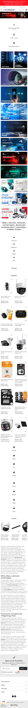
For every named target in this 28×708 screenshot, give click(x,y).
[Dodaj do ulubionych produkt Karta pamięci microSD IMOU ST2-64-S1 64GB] (12, 363)
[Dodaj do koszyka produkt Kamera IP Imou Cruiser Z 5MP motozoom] (25, 293)
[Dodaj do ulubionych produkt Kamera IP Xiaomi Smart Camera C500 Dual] (12, 280)
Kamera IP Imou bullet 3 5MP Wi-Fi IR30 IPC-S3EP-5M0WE (7, 324)
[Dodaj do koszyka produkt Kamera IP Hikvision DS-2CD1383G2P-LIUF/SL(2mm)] (8, 531)
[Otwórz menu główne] (1, 10)
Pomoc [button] (3, 692)
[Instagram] (15, 696)
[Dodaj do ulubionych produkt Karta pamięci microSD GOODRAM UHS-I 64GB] (12, 390)
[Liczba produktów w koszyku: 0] (25, 10)
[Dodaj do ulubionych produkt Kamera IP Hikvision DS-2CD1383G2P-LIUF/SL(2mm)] (8, 522)
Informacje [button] (4, 688)
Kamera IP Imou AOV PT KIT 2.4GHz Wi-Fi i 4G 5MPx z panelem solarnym (20, 436)
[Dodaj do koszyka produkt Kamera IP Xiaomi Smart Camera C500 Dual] (11, 293)
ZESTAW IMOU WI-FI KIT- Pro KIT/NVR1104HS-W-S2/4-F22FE (21, 408)
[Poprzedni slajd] (0, 20)
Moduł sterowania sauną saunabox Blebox (19, 324)
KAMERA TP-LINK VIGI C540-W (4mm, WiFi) (21, 352)
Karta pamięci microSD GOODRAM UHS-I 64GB (6, 407)
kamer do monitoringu (12, 585)
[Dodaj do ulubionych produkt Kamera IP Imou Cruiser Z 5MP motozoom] (26, 280)
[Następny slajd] (27, 20)
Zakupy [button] (3, 685)
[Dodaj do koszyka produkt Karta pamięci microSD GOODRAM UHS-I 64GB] (11, 404)
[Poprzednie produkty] (3, 526)
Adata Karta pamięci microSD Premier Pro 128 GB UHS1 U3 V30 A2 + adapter (21, 381)
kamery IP (3, 622)
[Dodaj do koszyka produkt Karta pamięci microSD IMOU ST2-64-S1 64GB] (11, 376)
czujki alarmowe (8, 589)
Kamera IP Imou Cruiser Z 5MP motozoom (20, 297)
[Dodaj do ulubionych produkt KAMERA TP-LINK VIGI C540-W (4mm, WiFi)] (26, 335)
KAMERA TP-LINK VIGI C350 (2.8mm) (6, 352)
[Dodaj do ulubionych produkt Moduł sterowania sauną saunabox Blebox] (26, 307)
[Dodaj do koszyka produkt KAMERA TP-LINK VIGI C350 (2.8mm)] (11, 348)
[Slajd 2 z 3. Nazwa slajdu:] (14, 15)
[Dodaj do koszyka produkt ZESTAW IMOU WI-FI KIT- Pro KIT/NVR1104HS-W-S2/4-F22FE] (25, 404)
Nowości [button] (14, 518)
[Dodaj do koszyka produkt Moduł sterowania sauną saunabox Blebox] (25, 320)
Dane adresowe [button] (5, 681)
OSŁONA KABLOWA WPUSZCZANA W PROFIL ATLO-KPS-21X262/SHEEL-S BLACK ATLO (16, 535)
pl (1, 7)
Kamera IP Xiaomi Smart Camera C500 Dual (6, 297)
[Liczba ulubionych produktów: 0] (23, 10)
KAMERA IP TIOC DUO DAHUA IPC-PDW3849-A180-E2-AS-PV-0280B (7, 436)
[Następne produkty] (25, 526)
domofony (3, 639)
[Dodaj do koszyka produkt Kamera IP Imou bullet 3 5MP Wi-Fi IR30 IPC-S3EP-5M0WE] (11, 320)
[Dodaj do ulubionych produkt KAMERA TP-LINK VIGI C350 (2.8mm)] (12, 335)
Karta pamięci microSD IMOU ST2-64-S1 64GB (7, 380)
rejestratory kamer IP (6, 629)
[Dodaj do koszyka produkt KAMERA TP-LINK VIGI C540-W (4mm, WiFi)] (25, 348)
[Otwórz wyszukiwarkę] (20, 10)
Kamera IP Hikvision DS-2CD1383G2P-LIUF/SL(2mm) (5, 535)
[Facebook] (13, 696)
